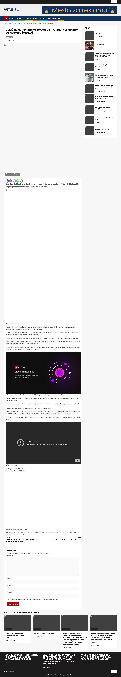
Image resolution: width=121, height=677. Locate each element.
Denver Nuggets (22, 532)
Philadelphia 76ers (10, 534)
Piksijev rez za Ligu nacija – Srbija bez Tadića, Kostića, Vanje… (16, 635)
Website (10, 592)
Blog (60, 18)
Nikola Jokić (72, 532)
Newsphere (63, 675)
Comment (10, 556)
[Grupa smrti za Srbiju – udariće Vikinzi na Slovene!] (89, 98)
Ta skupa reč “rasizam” (102, 129)
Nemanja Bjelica (64, 532)
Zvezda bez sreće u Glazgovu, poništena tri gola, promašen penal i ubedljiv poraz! (21, 539)
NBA (57, 532)
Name (9, 578)
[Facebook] (7, 181)
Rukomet (28, 18)
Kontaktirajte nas (9, 671)
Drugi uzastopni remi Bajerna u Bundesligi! (67, 538)
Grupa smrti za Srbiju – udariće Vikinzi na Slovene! (104, 97)
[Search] (115, 18)
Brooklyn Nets (12, 532)
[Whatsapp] (17, 181)
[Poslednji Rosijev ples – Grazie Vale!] (89, 120)
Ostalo (41, 18)
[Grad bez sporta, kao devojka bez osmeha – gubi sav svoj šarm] (89, 88)
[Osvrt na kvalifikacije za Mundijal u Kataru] (89, 109)
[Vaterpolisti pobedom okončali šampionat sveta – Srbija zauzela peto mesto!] (89, 56)
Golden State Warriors (32, 532)
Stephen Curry (20, 534)
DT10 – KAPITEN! (100, 44)
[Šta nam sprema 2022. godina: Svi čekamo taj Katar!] (89, 77)
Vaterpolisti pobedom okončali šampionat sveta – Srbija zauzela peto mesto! (104, 55)
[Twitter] (14, 181)
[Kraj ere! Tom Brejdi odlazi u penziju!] (89, 67)
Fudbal (11, 18)
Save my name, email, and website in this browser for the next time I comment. (34, 599)
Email (9, 585)
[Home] (6, 18)
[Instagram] (10, 181)
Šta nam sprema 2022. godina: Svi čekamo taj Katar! (104, 76)
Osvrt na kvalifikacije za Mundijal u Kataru (102, 108)
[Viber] (21, 181)
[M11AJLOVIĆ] (89, 35)
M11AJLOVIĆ (98, 34)
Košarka (19, 18)
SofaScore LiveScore (22, 529)
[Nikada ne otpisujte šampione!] (46, 623)
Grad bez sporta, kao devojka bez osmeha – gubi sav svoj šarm (104, 87)
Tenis (35, 18)
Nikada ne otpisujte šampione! (45, 633)
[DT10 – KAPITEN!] (89, 45)
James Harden (43, 532)
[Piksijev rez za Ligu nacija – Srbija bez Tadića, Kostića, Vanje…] (17, 623)
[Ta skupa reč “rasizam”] (89, 130)
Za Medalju (52, 18)
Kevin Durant (51, 532)
